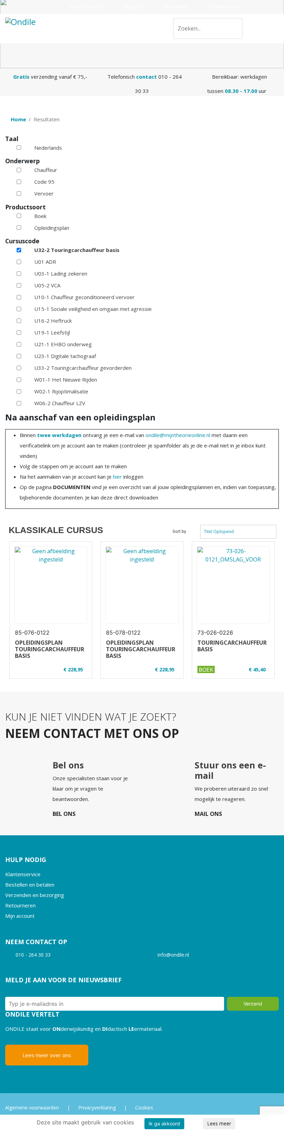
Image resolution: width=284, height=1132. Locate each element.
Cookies (144, 1107)
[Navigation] (276, 28)
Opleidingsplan (51, 227)
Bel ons (64, 814)
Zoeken (234, 30)
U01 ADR (45, 261)
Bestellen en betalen (29, 884)
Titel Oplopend (219, 531)
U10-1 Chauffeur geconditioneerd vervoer (84, 297)
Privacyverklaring (97, 1107)
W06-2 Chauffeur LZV (59, 403)
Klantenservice (86, 6)
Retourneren (20, 905)
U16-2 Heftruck (53, 320)
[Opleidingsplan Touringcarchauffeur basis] (51, 585)
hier (117, 476)
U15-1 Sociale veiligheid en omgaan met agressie (93, 308)
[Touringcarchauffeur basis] (233, 585)
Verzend (252, 1004)
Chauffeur (45, 169)
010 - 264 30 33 (33, 954)
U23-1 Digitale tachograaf (65, 355)
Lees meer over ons (47, 1055)
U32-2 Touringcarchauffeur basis (76, 249)
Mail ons (208, 814)
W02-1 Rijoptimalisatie (61, 391)
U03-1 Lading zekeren (60, 273)
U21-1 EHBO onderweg (63, 344)
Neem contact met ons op (92, 733)
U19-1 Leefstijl (52, 332)
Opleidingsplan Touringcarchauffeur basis (49, 649)
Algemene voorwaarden (32, 1107)
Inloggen (132, 6)
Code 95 (44, 181)
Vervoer (44, 193)
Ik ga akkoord (164, 1123)
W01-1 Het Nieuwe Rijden (65, 379)
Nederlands (48, 147)
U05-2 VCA (47, 285)
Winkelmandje (223, 6)
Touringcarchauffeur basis (232, 646)
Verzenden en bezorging (34, 894)
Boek (40, 215)
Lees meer (219, 1123)
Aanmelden (174, 6)
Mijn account (20, 915)
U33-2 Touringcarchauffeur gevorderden (83, 367)
